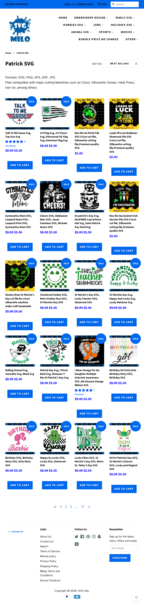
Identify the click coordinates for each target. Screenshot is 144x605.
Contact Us (47, 541)
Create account (84, 4)
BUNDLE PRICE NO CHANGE (99, 39)
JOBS (97, 25)
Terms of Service (50, 551)
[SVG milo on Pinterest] (88, 537)
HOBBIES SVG (73, 25)
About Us (45, 536)
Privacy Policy (48, 561)
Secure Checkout (50, 580)
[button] (14, 141)
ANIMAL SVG (80, 32)
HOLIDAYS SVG (122, 25)
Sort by (97, 63)
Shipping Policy (49, 566)
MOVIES (127, 32)
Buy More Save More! (16, 4)
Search (44, 546)
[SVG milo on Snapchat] (99, 537)
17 (82, 506)
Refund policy (48, 556)
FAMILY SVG (124, 18)
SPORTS (105, 32)
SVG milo (83, 590)
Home (8, 53)
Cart (104, 4)
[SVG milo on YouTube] (77, 544)
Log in (67, 4)
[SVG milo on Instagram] (94, 537)
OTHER (131, 39)
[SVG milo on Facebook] (82, 537)
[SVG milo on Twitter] (76, 537)
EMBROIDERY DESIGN (90, 18)
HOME (63, 18)
